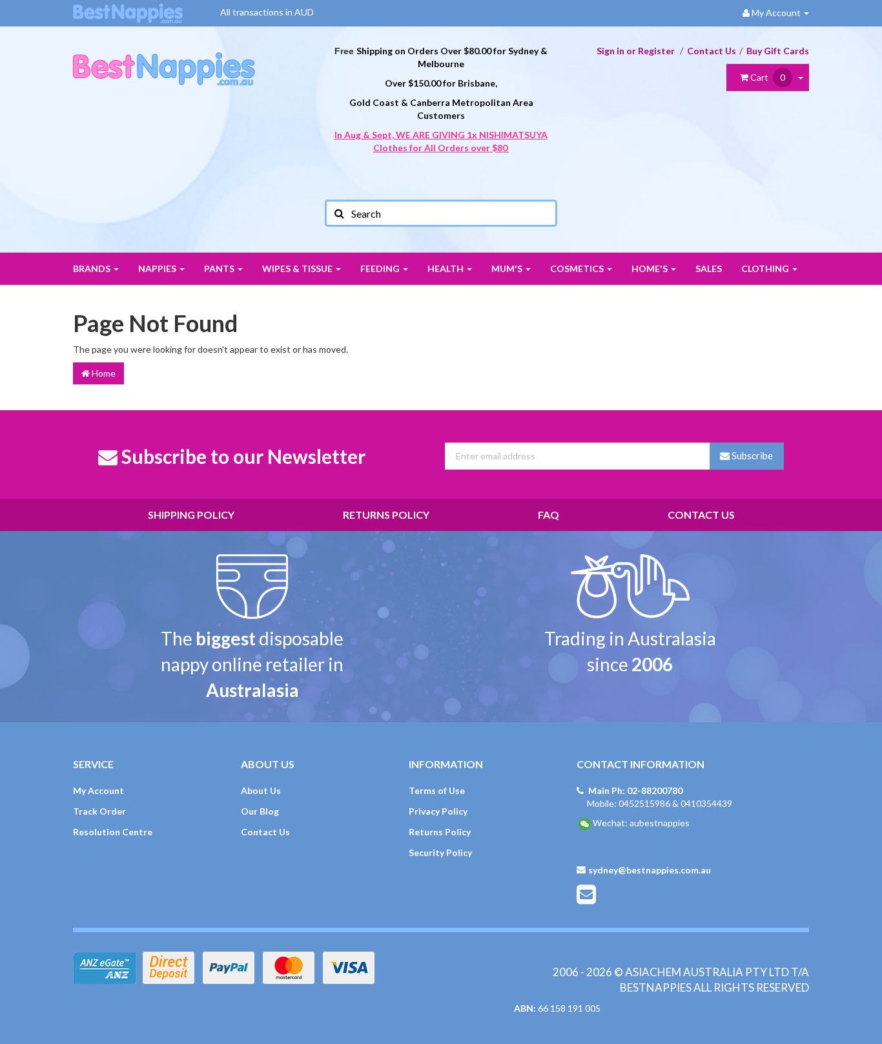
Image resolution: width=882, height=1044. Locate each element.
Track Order (99, 811)
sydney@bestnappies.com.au (649, 869)
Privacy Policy (438, 811)
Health (446, 268)
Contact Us (711, 50)
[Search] (338, 213)
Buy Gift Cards (777, 50)
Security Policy (440, 852)
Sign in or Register (636, 50)
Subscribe (751, 455)
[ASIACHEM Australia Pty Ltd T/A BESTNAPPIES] (164, 55)
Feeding (381, 268)
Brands (92, 268)
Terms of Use (437, 790)
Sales (708, 268)
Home (103, 373)
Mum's (507, 268)
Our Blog (260, 811)
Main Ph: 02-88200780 (635, 790)
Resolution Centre (112, 831)
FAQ (548, 514)
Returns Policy (386, 514)
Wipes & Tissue (298, 268)
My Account (98, 790)
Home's (650, 268)
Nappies (158, 268)
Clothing (766, 268)
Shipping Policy (191, 514)
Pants (220, 268)
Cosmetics (578, 268)
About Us (261, 790)
